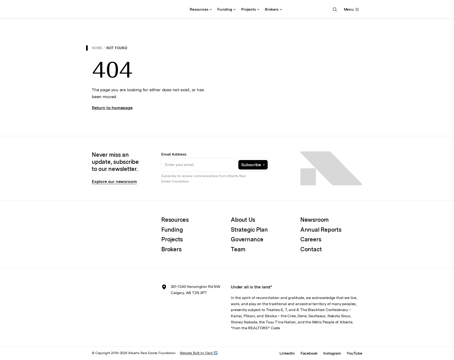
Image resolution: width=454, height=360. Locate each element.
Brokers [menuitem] (272, 9)
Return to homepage (112, 107)
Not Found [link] (116, 48)
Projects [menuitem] (248, 9)
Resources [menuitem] (199, 9)
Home (97, 48)
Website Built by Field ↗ (199, 353)
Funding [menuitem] (224, 9)
